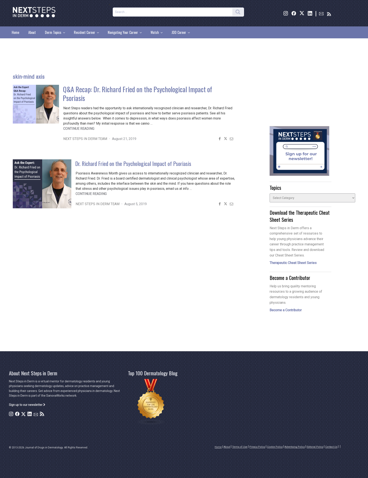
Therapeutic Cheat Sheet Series (293, 263)
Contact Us (331, 446)
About (32, 32)
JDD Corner (178, 32)
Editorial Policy (315, 446)
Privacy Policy (257, 446)
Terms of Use (239, 446)
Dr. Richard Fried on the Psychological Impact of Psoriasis (133, 163)
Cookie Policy (275, 446)
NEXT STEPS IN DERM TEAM (85, 139)
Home (15, 32)
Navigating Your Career (123, 32)
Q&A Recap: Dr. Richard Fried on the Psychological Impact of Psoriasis (137, 93)
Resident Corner (84, 32)
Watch (155, 32)
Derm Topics (53, 32)
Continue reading (78, 129)
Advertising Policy (295, 446)
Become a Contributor (286, 310)
